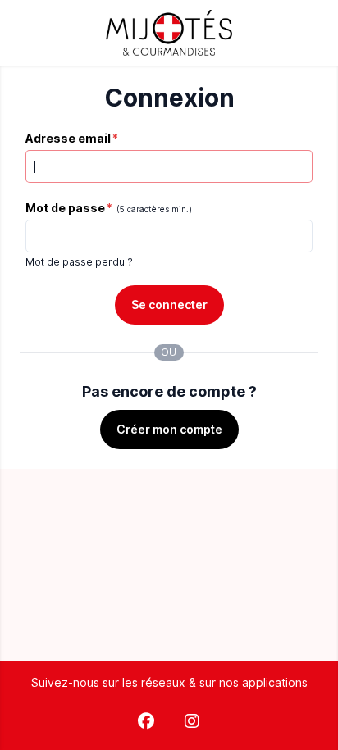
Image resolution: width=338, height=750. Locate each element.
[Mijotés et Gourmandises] (169, 33)
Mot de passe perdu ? (79, 262)
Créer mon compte (169, 429)
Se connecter (169, 304)
